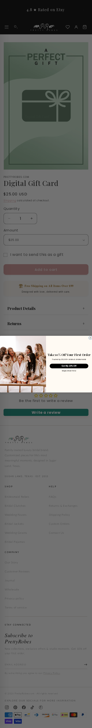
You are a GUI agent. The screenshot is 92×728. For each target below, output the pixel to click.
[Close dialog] (90, 337)
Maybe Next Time (69, 371)
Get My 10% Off (69, 366)
